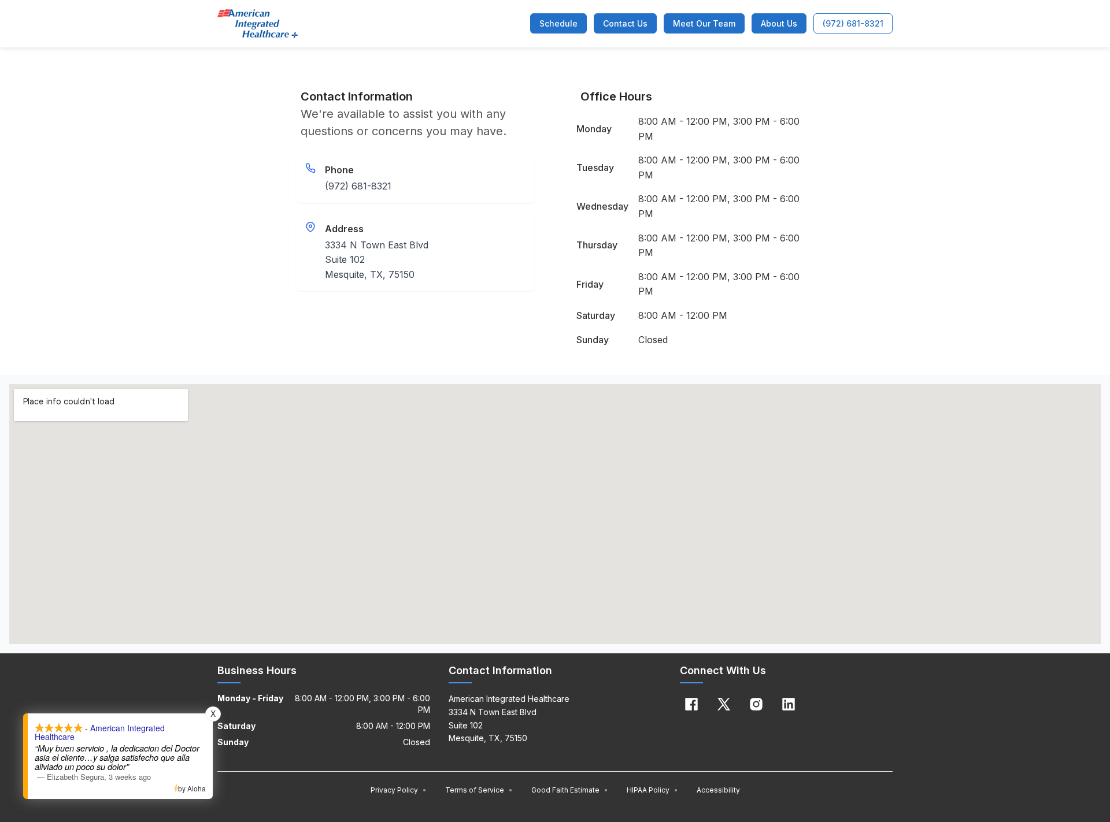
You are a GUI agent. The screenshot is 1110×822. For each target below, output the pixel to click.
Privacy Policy (399, 790)
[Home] (257, 23)
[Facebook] (691, 704)
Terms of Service (479, 790)
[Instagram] (756, 704)
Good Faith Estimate (569, 790)
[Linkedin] (788, 704)
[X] (723, 704)
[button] (558, 23)
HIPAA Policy (652, 790)
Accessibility (718, 790)
